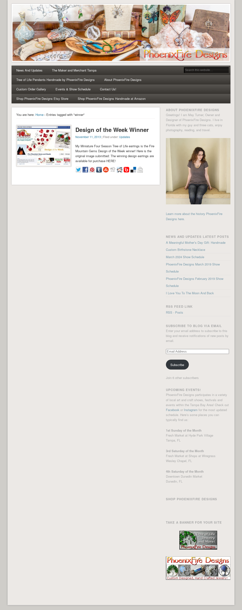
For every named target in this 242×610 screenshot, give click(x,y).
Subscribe (177, 364)
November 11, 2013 (88, 137)
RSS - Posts (174, 312)
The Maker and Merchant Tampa (74, 70)
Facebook (172, 410)
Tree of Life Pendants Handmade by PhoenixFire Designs (55, 79)
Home (39, 114)
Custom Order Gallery (31, 89)
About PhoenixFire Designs (123, 79)
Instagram (191, 410)
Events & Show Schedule (73, 89)
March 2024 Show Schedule (185, 257)
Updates (124, 137)
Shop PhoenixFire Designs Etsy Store (42, 98)
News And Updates (29, 70)
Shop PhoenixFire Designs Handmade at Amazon (112, 98)
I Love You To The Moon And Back (190, 293)
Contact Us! (108, 89)
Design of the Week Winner (112, 130)
